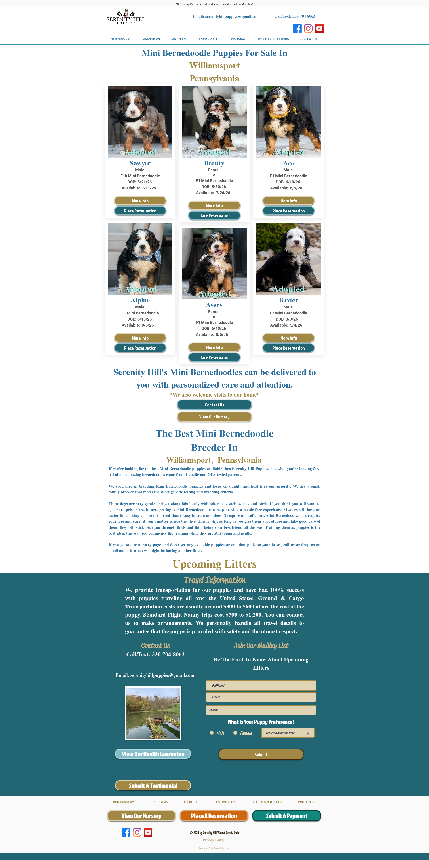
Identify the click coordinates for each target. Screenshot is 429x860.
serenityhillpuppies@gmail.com (232, 16)
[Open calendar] (307, 733)
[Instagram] (308, 28)
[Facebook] (297, 28)
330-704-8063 (168, 654)
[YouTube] (319, 28)
